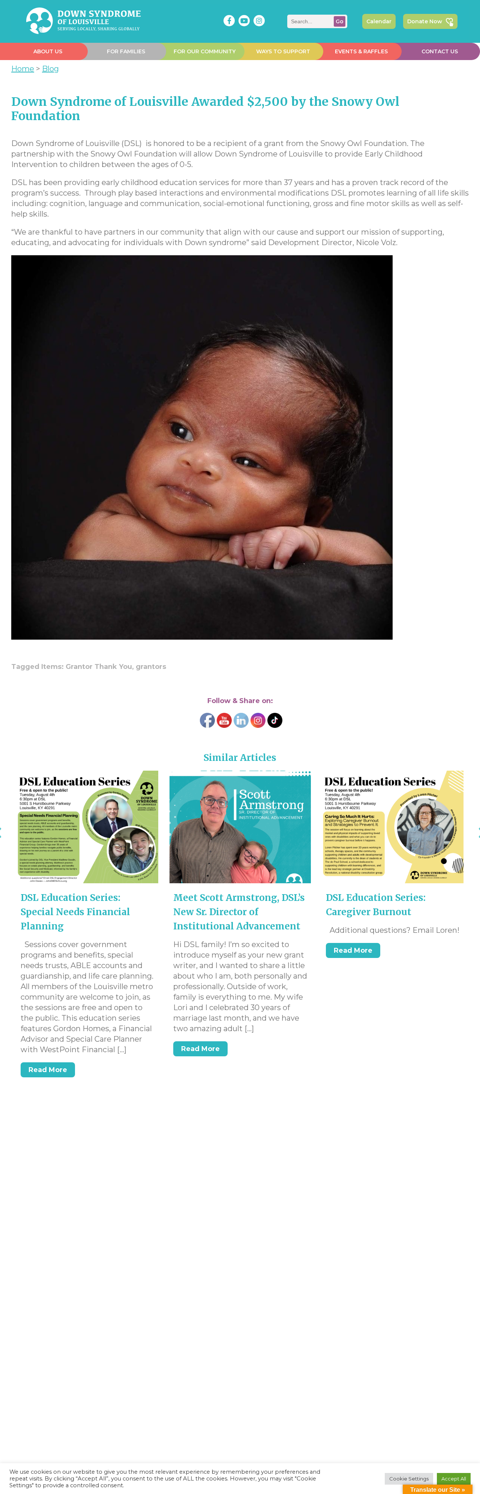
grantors (151, 667)
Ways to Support (283, 51)
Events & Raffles (361, 51)
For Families (126, 51)
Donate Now (424, 21)
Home (22, 68)
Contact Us (440, 51)
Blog (50, 68)
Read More (47, 1070)
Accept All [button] (453, 1479)
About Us (47, 51)
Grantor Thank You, (101, 667)
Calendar (379, 21)
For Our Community (205, 51)
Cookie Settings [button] (409, 1479)
